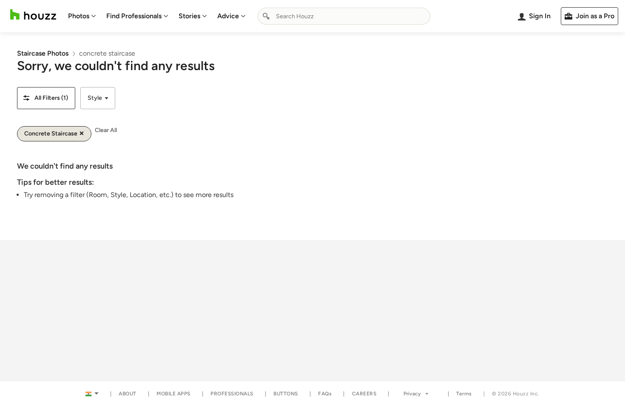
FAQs (325, 394)
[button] (46, 98)
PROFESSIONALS (231, 394)
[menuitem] (82, 16)
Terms (464, 394)
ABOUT (127, 394)
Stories (189, 16)
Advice (228, 16)
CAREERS (364, 394)
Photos (78, 16)
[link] (42, 53)
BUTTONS (285, 394)
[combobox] (344, 16)
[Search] (266, 16)
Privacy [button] (412, 394)
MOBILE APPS (173, 394)
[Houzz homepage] (33, 14)
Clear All (106, 130)
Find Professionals (134, 16)
